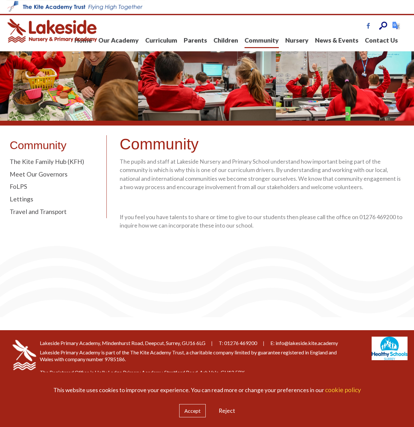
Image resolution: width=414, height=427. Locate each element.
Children (225, 40)
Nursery (297, 40)
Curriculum (161, 40)
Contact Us (381, 40)
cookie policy (343, 389)
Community (262, 40)
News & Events (336, 40)
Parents (195, 40)
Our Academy (118, 40)
